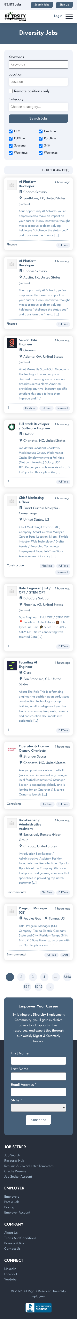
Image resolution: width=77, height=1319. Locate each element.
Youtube (10, 1279)
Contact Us (12, 1248)
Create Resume (15, 1171)
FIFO (17, 131)
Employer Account (17, 1212)
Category (16, 99)
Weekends (50, 152)
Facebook (11, 1274)
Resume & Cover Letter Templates (29, 1166)
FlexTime (50, 131)
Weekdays (21, 152)
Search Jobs (41, 4)
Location (15, 74)
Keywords (16, 57)
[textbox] (37, 107)
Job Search (12, 1155)
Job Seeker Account (18, 1176)
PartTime (50, 138)
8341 (27, 986)
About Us (11, 1233)
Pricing (9, 1207)
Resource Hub (14, 1161)
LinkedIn (10, 1269)
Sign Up (64, 4)
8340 (67, 977)
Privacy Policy (14, 1243)
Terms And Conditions (20, 1238)
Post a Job (11, 1202)
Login (58, 16)
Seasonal (20, 145)
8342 (38, 986)
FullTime (19, 138)
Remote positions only (32, 91)
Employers (11, 1196)
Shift (47, 145)
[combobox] (39, 107)
